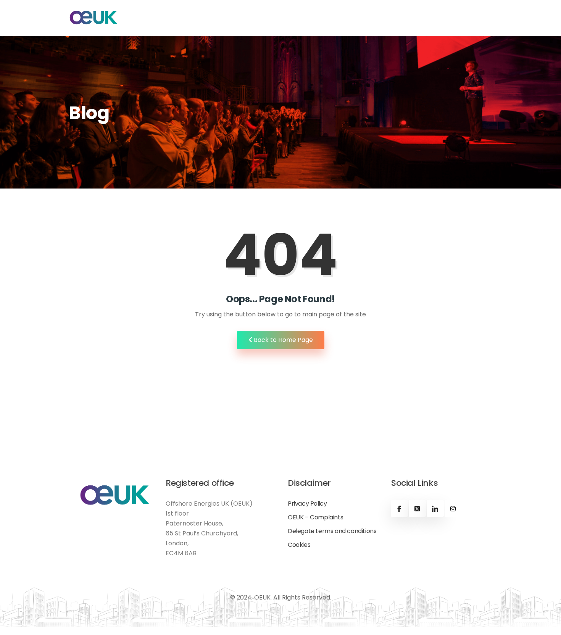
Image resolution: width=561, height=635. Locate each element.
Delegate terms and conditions (332, 531)
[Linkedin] (435, 508)
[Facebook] (399, 508)
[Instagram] (453, 508)
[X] (417, 508)
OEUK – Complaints (315, 517)
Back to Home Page (282, 339)
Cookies (299, 545)
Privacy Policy (307, 504)
